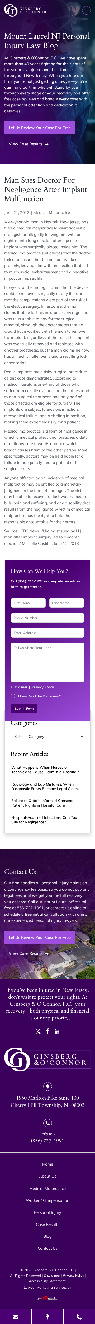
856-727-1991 (30, 907)
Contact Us (48, 1248)
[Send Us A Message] (15, 1316)
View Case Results (25, 143)
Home (47, 1164)
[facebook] (47, 1032)
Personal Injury (47, 1212)
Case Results (47, 1224)
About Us (47, 1176)
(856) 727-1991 (30, 581)
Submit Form (24, 708)
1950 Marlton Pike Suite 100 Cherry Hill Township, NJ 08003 (47, 1102)
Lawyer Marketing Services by (47, 1287)
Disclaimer (19, 687)
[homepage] (47, 1060)
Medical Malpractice (52, 212)
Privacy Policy (43, 687)
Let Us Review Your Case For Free (40, 127)
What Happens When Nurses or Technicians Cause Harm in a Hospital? (45, 769)
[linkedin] (57, 1032)
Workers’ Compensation (47, 1200)
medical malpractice (35, 228)
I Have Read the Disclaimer (39, 696)
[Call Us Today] (79, 1316)
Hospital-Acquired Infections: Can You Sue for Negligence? (44, 819)
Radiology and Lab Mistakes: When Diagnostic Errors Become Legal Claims (45, 786)
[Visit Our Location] (47, 1316)
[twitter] (38, 1032)
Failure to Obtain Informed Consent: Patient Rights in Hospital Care (42, 802)
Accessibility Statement (47, 1281)
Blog (47, 1236)
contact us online (66, 907)
